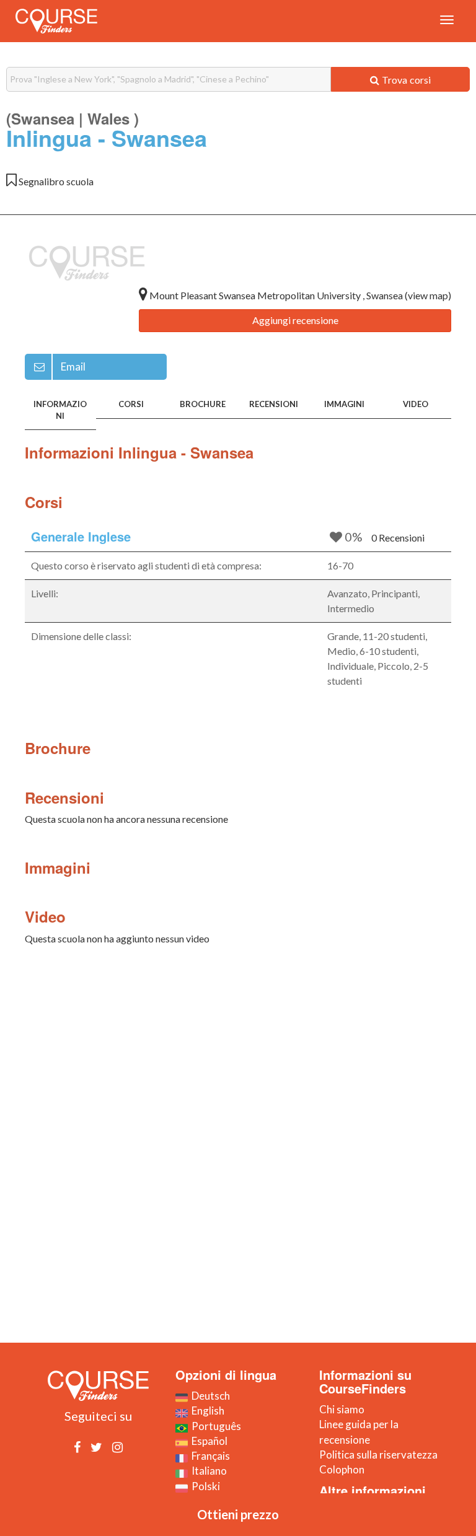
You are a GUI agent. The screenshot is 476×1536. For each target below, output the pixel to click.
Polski (204, 1486)
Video (415, 404)
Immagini (344, 404)
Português (214, 1426)
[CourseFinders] (56, 21)
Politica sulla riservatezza (378, 1454)
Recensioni (273, 404)
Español (207, 1440)
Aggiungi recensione (295, 320)
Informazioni (60, 410)
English (206, 1410)
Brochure (203, 404)
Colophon (341, 1469)
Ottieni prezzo (238, 1514)
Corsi (131, 404)
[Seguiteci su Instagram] (117, 1446)
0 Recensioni (398, 537)
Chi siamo (341, 1409)
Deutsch (209, 1395)
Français (209, 1455)
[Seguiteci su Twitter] (96, 1446)
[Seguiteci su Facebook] (77, 1446)
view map (428, 295)
